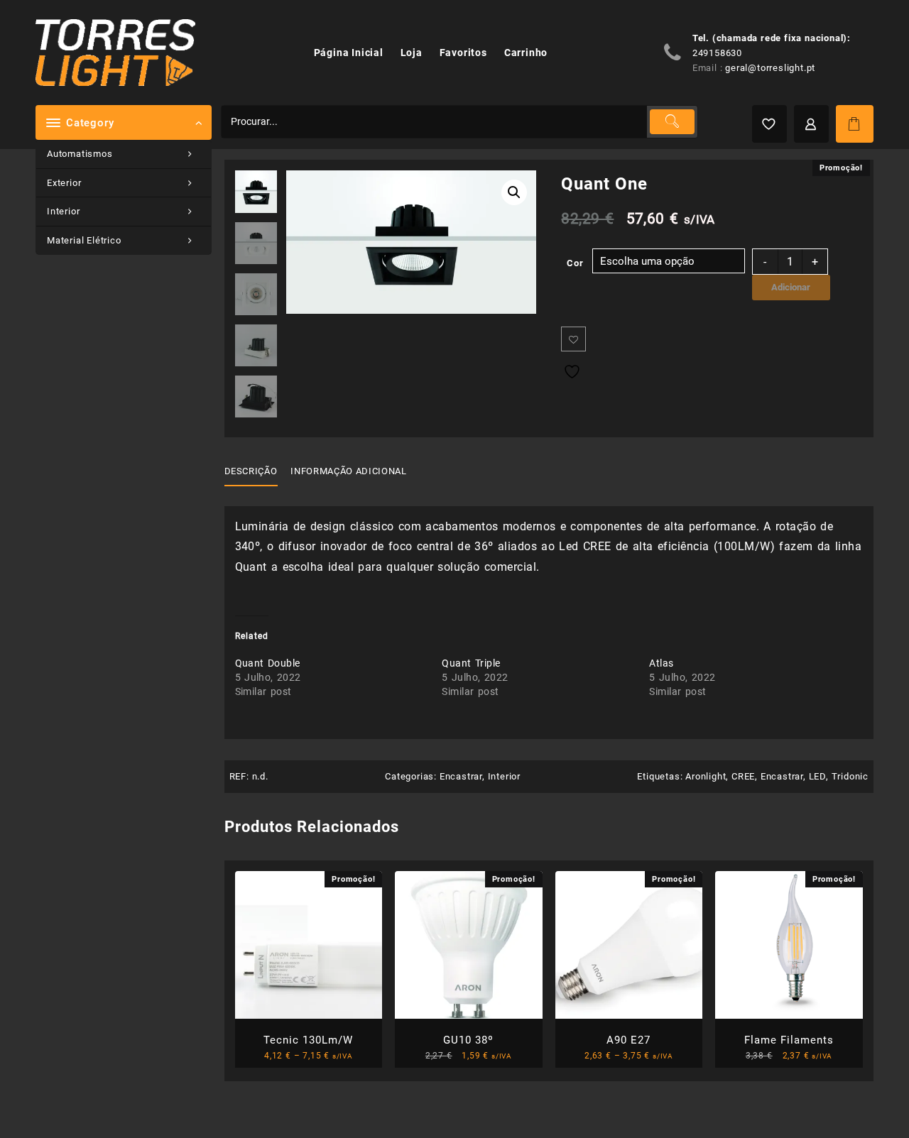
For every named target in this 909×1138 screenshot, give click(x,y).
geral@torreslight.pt (770, 67)
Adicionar (790, 287)
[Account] (811, 124)
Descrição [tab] (251, 471)
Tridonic (850, 776)
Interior (63, 211)
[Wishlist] (769, 124)
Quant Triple (471, 663)
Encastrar (461, 776)
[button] (514, 192)
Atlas (661, 663)
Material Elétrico (84, 240)
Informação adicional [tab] (348, 471)
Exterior (64, 182)
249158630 (717, 53)
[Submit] (672, 121)
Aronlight (705, 776)
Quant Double (267, 663)
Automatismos (80, 153)
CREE (743, 776)
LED (817, 776)
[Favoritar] (573, 339)
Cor (575, 263)
